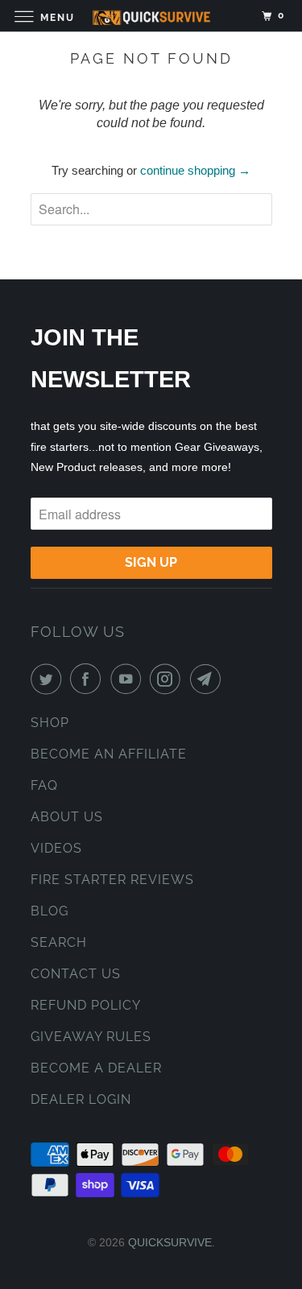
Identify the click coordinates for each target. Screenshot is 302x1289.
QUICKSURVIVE (170, 1242)
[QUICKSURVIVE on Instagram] (168, 678)
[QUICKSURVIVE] (151, 15)
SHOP (50, 722)
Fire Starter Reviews (112, 879)
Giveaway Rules (91, 1036)
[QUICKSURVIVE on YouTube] (128, 678)
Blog (49, 911)
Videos (56, 848)
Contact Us (76, 973)
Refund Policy (86, 1005)
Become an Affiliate (109, 754)
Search (59, 942)
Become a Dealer (96, 1068)
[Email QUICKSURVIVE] (208, 678)
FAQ (44, 785)
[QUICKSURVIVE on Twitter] (49, 678)
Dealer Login (81, 1099)
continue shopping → (195, 170)
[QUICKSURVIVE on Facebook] (88, 678)
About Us (67, 816)
